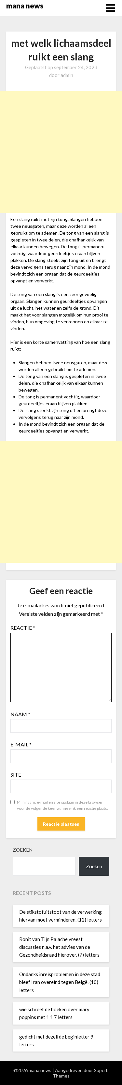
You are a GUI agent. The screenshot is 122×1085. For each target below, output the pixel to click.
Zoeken (23, 850)
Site (15, 774)
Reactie (22, 628)
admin (67, 75)
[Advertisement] (61, 152)
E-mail (21, 744)
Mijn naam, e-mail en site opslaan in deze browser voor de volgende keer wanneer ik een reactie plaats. (62, 805)
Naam (20, 714)
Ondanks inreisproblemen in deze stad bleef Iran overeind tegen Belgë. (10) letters (59, 982)
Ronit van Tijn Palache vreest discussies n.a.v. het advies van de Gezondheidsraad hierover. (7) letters (59, 947)
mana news (24, 5)
